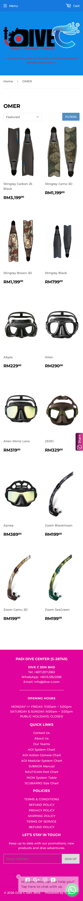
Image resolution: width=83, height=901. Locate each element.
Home (8, 81)
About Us (41, 738)
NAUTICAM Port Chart (41, 772)
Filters (71, 117)
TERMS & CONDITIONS (41, 799)
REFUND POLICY (41, 805)
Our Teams (41, 744)
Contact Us (41, 733)
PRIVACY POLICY (41, 810)
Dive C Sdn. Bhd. (28, 893)
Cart (76, 6)
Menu (13, 6)
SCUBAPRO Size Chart (42, 783)
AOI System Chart (41, 749)
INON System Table (42, 777)
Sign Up (71, 859)
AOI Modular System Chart (41, 760)
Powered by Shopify (60, 893)
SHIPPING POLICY (41, 816)
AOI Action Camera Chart (41, 755)
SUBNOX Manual (42, 766)
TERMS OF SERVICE (41, 821)
